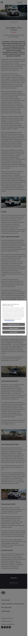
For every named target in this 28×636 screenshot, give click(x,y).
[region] (14, 318)
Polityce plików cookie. (9, 320)
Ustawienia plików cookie (13, 324)
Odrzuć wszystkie (13, 332)
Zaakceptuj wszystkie (13, 328)
